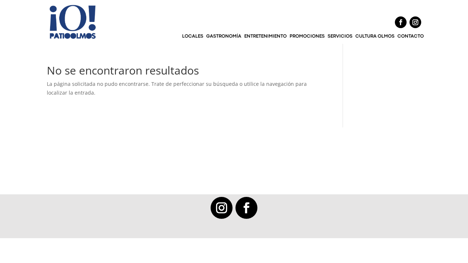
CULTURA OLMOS (375, 36)
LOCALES (192, 36)
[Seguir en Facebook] (401, 22)
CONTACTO (410, 36)
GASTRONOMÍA (223, 36)
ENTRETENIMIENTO (265, 36)
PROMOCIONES (307, 36)
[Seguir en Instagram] (415, 22)
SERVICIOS (340, 36)
